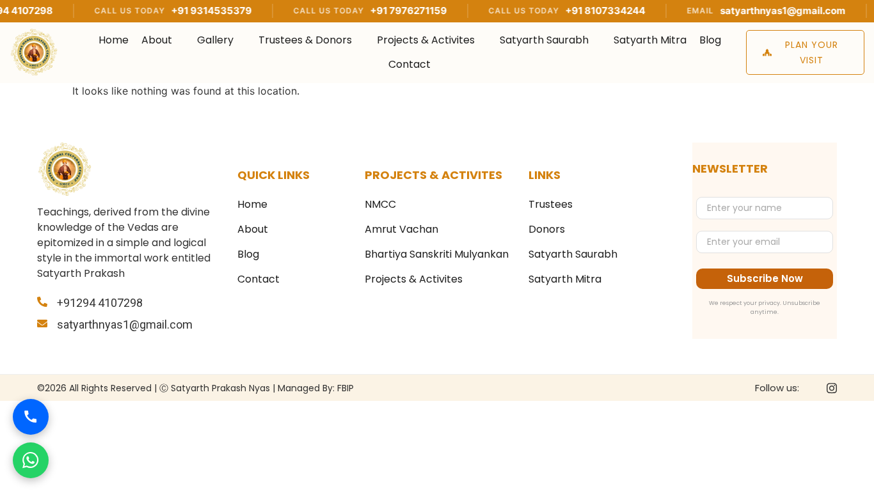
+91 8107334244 (590, 10)
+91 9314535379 (195, 10)
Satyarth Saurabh (544, 40)
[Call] (31, 417)
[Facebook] (813, 388)
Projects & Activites (426, 40)
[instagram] (832, 387)
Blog (710, 40)
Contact (409, 64)
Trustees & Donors (305, 40)
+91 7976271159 (392, 10)
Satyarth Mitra (650, 40)
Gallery (215, 40)
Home (114, 40)
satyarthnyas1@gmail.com (767, 10)
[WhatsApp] (31, 460)
